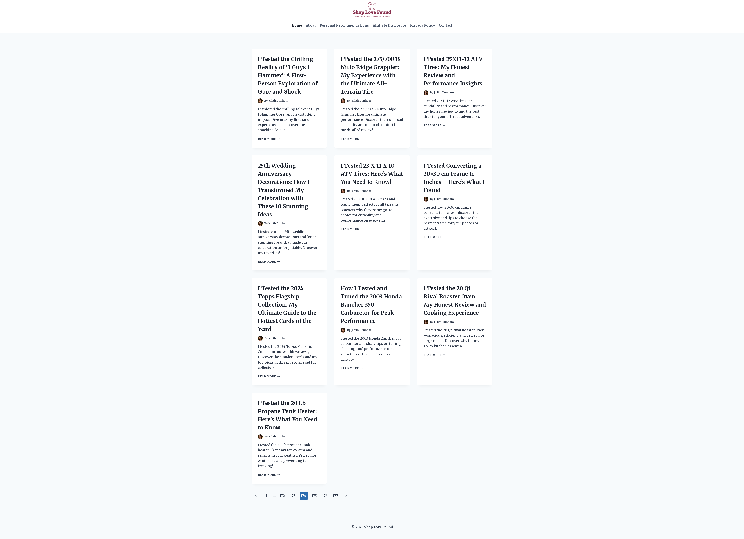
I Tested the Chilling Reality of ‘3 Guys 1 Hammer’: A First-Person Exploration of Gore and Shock (288, 75)
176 (324, 496)
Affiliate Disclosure (389, 25)
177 (335, 496)
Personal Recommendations (344, 25)
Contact (445, 25)
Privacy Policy (422, 25)
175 (314, 496)
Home (297, 25)
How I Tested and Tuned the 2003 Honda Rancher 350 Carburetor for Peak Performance (371, 304)
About (311, 25)
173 (292, 496)
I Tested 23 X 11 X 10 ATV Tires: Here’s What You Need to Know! (372, 173)
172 (282, 496)
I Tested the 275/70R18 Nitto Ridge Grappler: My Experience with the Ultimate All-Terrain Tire (371, 75)
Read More (269, 139)
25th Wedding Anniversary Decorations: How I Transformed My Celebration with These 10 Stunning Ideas (283, 190)
